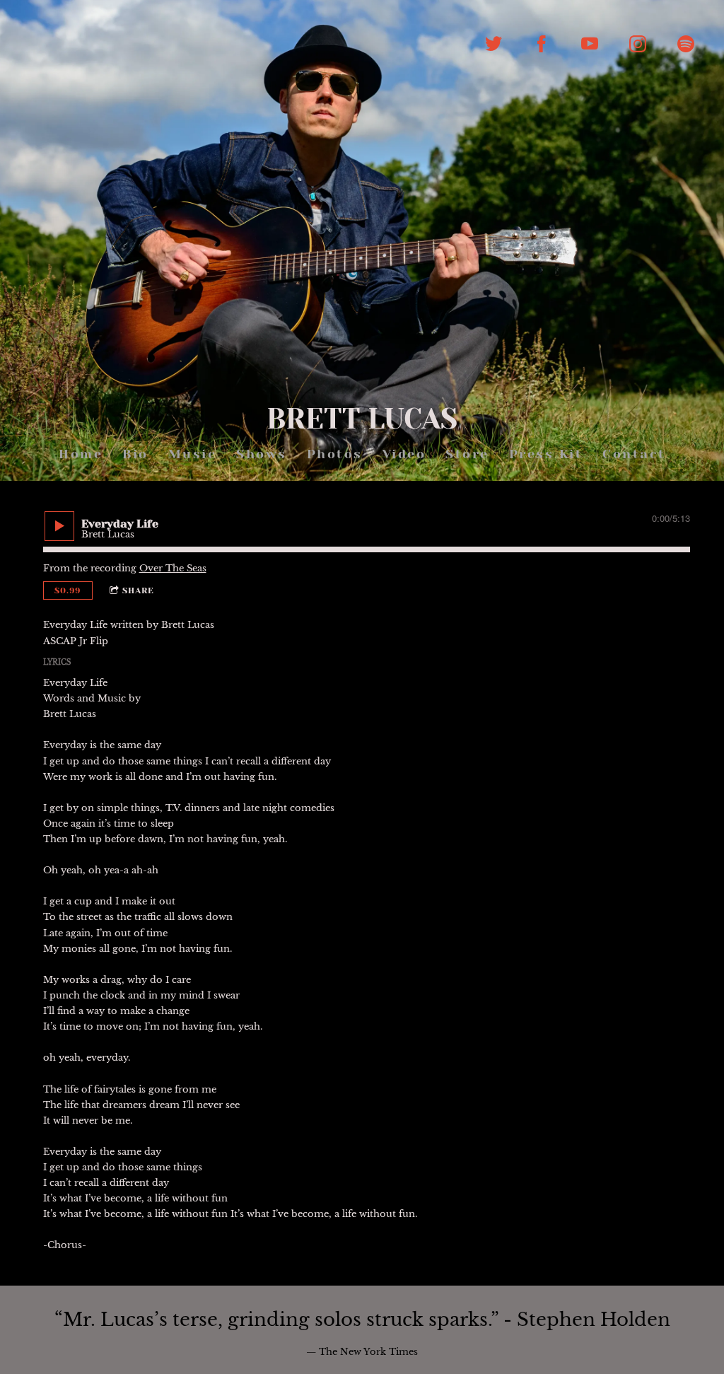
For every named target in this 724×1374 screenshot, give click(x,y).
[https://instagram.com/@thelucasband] (637, 43)
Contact (634, 454)
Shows (261, 454)
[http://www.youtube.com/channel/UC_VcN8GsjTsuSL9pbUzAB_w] (589, 43)
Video (404, 454)
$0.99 (67, 590)
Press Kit (545, 454)
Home (81, 454)
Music (192, 454)
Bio (135, 454)
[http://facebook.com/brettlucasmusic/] (541, 43)
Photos (334, 454)
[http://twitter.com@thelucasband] (493, 43)
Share (138, 590)
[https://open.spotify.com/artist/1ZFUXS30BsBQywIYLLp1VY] (685, 43)
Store (467, 454)
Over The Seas (172, 568)
